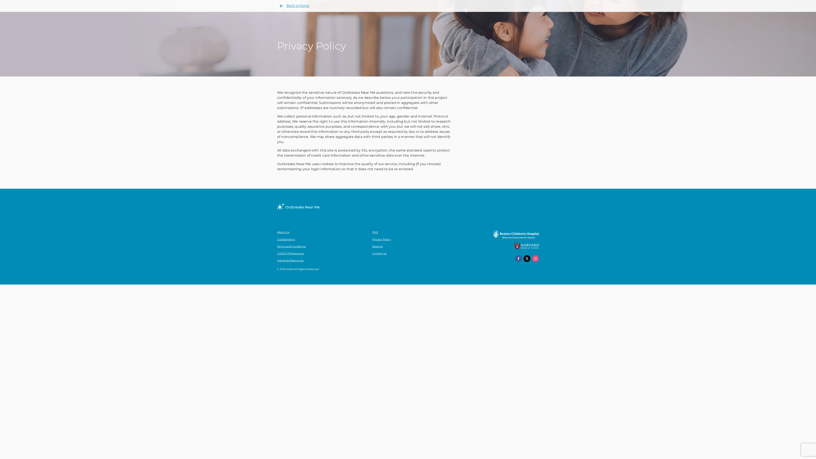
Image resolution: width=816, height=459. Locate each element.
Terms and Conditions (291, 246)
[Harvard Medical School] (527, 248)
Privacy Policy (381, 239)
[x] (527, 258)
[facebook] (518, 258)
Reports (377, 246)
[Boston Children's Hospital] (516, 238)
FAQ (375, 232)
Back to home (297, 6)
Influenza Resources (290, 260)
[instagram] (535, 258)
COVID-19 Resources (290, 253)
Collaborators (286, 239)
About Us (283, 232)
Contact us (379, 253)
